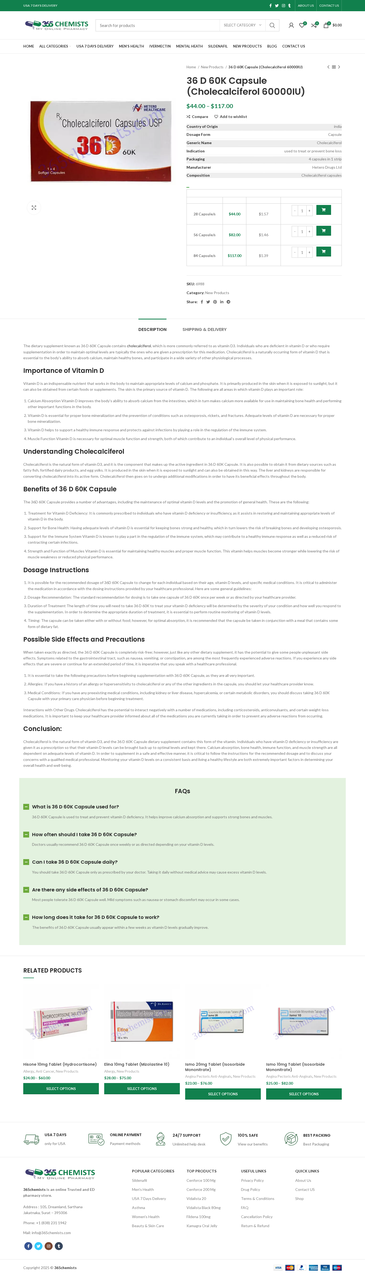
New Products (212, 67)
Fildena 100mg (199, 1216)
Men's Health (143, 1189)
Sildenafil (139, 1180)
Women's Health (146, 1216)
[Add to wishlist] (95, 1016)
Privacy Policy (252, 1180)
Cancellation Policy (257, 1216)
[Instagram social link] (283, 5)
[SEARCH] (272, 25)
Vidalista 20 (196, 1198)
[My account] (291, 25)
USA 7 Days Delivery (149, 1198)
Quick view (95, 1004)
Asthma (138, 1207)
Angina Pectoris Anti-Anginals (208, 1076)
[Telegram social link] (228, 301)
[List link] (60, 1210)
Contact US (305, 1189)
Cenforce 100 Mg (201, 1180)
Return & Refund (255, 1225)
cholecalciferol (139, 345)
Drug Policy (250, 1189)
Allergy (28, 1071)
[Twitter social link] (276, 5)
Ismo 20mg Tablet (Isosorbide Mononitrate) (215, 1067)
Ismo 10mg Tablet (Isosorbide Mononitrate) (295, 1067)
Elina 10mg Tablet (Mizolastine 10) (136, 1064)
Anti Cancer (45, 1071)
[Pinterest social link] (215, 301)
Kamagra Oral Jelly (202, 1225)
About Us (303, 1180)
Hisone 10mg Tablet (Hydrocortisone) (60, 1064)
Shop (299, 1198)
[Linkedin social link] (222, 301)
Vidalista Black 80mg (204, 1207)
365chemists (34, 1189)
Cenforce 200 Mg (201, 1189)
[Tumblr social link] (289, 5)
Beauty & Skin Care (148, 1225)
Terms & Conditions (257, 1198)
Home (192, 67)
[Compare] (95, 992)
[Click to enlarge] (34, 207)
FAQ (244, 1207)
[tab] (152, 327)
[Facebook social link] (270, 5)
